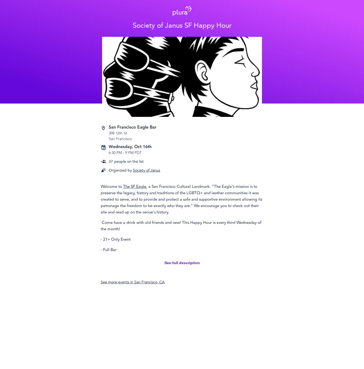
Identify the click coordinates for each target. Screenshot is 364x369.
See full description (182, 263)
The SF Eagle (134, 187)
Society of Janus (146, 170)
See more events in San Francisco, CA (133, 282)
